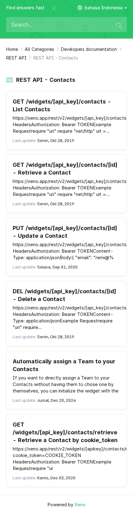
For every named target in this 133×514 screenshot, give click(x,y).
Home (12, 49)
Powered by (66, 504)
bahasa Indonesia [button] (104, 8)
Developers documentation (89, 49)
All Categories (39, 49)
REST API (16, 57)
